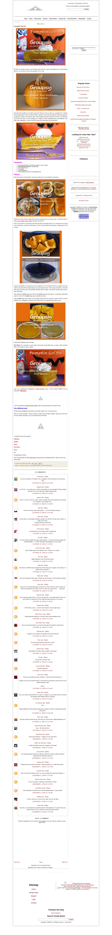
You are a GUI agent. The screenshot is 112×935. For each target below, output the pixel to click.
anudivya (39, 497)
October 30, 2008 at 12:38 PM (42, 504)
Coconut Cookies (83, 98)
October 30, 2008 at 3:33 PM (42, 572)
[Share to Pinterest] (41, 464)
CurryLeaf (38, 751)
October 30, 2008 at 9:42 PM (42, 636)
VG (39, 657)
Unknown (39, 595)
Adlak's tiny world (39, 743)
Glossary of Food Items (83, 87)
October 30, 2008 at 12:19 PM (42, 483)
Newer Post (17, 862)
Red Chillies (39, 622)
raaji (39, 508)
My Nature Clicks (83, 200)
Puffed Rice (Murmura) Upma (83, 105)
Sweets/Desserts (47, 465)
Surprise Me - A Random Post (84, 195)
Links (34, 899)
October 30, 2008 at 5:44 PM (42, 591)
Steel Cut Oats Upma (83, 115)
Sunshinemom (39, 788)
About (30, 18)
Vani (39, 556)
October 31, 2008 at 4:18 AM (42, 670)
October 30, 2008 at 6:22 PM (42, 610)
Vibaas (39, 692)
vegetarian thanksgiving (45, 809)
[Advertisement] (84, 33)
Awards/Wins (81, 18)
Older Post (64, 862)
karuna (39, 584)
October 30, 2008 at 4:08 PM (42, 580)
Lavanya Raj (39, 666)
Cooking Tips (62, 18)
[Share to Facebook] (40, 464)
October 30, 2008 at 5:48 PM (42, 601)
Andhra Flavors (39, 614)
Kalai (39, 565)
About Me (83, 112)
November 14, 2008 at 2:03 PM (42, 812)
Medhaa (39, 796)
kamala (39, 476)
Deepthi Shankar (39, 725)
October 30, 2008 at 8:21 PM (42, 618)
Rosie (39, 674)
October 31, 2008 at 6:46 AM (42, 688)
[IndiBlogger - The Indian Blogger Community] (85, 887)
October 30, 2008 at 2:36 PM (42, 561)
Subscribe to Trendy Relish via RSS (77, 3)
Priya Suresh (39, 548)
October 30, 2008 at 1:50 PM (42, 544)
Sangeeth (39, 487)
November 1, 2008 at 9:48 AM (43, 747)
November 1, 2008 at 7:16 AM (43, 739)
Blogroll (33, 896)
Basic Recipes (53, 18)
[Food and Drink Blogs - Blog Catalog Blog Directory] (83, 883)
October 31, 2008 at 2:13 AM (42, 653)
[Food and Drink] (65, 885)
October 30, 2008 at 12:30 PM (42, 493)
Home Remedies (72, 18)
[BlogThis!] (36, 464)
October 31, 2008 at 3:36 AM (42, 662)
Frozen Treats (24, 465)
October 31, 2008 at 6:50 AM (42, 699)
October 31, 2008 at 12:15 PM (42, 721)
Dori (39, 537)
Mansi (39, 717)
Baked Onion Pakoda (83, 90)
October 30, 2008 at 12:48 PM (42, 525)
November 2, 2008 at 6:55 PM (43, 784)
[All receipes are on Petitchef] (65, 887)
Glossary (45, 18)
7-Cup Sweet (83, 94)
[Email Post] (32, 463)
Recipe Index (37, 18)
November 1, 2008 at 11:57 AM (42, 758)
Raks (39, 640)
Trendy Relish (67, 922)
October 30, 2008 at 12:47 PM (42, 512)
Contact (89, 18)
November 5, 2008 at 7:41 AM (43, 801)
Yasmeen (39, 529)
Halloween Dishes (35, 465)
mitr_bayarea (39, 703)
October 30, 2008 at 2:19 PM (42, 552)
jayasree (39, 648)
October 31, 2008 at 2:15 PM (42, 730)
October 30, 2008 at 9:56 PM (42, 644)
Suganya (39, 762)
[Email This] (35, 464)
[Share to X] (38, 464)
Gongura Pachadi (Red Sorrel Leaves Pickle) (83, 101)
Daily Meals (39, 734)
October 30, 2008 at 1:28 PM (42, 533)
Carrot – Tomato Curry (83, 108)
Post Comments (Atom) (44, 865)
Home (26, 18)
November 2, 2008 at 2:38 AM (43, 775)
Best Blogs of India (84, 128)
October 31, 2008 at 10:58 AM (42, 713)
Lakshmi (39, 605)
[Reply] (46, 476)
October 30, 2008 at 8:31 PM (42, 627)
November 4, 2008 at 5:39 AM (43, 792)
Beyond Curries (39, 779)
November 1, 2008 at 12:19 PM (42, 766)
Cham (38, 516)
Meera (39, 575)
